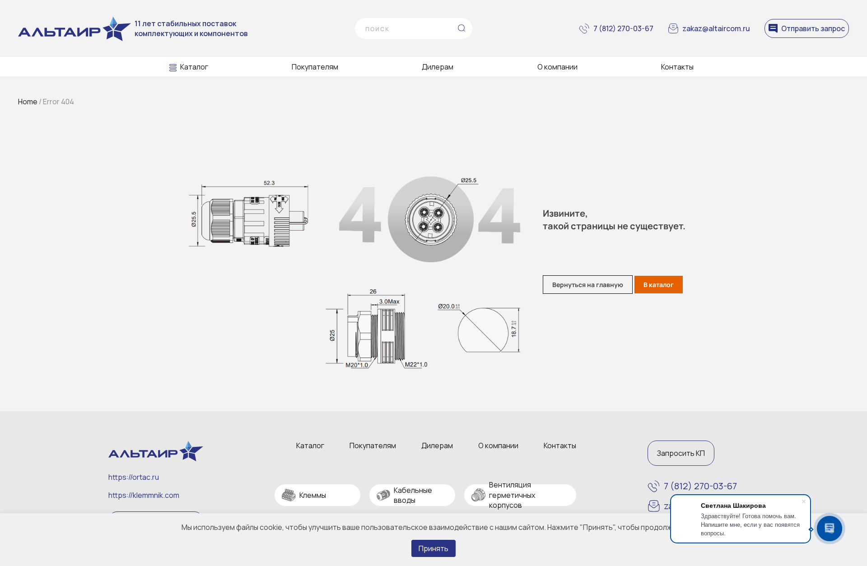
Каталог (194, 67)
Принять (433, 548)
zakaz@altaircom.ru (716, 28)
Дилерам (437, 67)
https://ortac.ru (133, 477)
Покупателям (315, 67)
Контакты (677, 67)
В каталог (658, 284)
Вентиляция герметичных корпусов (512, 495)
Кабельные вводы (413, 495)
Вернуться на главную (587, 284)
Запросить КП (681, 453)
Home (27, 102)
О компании (557, 67)
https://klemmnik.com (143, 495)
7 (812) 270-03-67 (623, 28)
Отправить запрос (813, 28)
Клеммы (312, 495)
